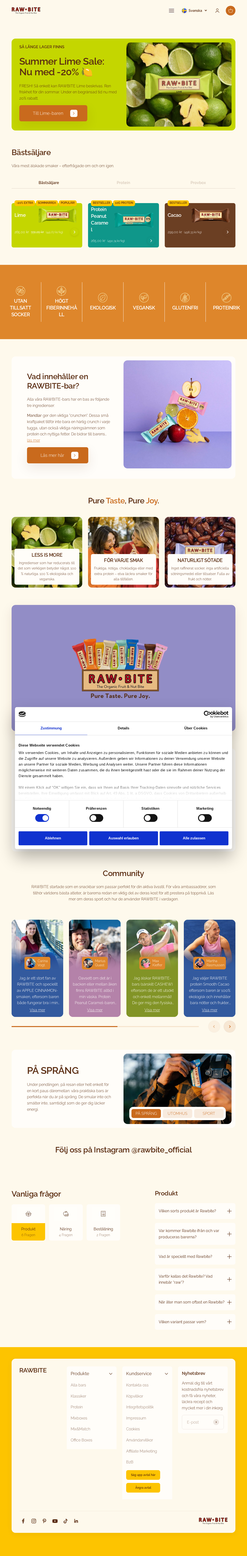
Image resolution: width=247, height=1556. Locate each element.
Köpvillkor (134, 1396)
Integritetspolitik (140, 1407)
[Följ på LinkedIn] (76, 1521)
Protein (123, 182)
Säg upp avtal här (143, 1475)
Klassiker (78, 1396)
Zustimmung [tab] (51, 728)
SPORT (209, 1113)
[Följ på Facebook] (23, 1521)
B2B (129, 1462)
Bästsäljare (49, 182)
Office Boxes (81, 1440)
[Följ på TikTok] (65, 1521)
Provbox (198, 182)
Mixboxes (79, 1418)
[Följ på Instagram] (34, 1521)
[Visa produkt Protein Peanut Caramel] (151, 241)
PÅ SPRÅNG (146, 1113)
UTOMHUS (177, 1113)
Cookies (133, 1429)
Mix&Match (80, 1429)
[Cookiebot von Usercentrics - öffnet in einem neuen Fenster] (207, 714)
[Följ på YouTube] (55, 1521)
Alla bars (78, 1385)
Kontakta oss (137, 1385)
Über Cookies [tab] (195, 728)
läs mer (33, 440)
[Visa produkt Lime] (74, 232)
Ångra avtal (143, 1487)
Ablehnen (53, 838)
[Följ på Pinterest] (44, 1521)
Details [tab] (124, 728)
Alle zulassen (194, 838)
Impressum (136, 1418)
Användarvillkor (139, 1440)
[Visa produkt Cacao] (228, 232)
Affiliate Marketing (141, 1451)
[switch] (96, 818)
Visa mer (37, 1010)
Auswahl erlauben (123, 838)
